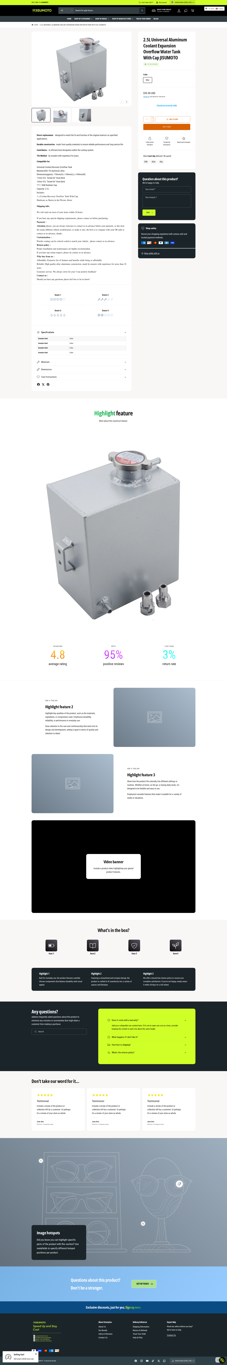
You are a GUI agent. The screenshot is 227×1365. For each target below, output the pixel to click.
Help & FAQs (138, 1337)
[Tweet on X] (43, 384)
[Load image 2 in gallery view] (61, 115)
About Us (102, 1327)
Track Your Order (139, 1334)
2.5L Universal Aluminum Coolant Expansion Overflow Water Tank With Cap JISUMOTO (73, 25)
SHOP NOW (57, 2)
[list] (113, 655)
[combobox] (110, 10)
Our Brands (102, 1330)
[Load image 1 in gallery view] (41, 115)
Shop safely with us (151, 253)
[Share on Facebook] (38, 384)
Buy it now (167, 127)
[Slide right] (127, 102)
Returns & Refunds (140, 1330)
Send (148, 212)
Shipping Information (141, 1327)
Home (36, 25)
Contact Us (102, 1337)
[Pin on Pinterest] (48, 384)
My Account (163, 2)
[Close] (36, 1354)
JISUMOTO (40, 1361)
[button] (192, 10)
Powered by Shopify (50, 1361)
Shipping (146, 96)
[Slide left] (122, 102)
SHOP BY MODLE (101, 19)
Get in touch (142, 1284)
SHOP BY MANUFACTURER (121, 19)
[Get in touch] (185, 10)
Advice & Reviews (105, 1334)
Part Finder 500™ (147, 2)
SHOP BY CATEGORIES (82, 19)
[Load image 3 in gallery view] (81, 115)
